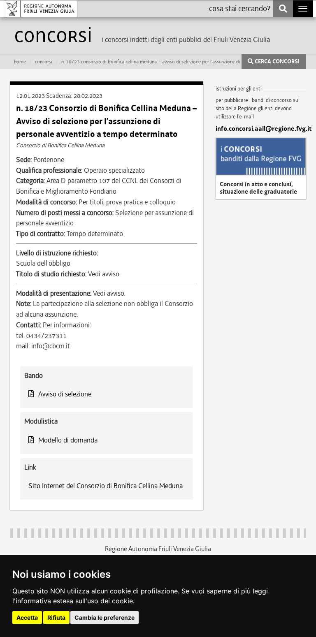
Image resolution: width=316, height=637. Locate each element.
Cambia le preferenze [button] (104, 617)
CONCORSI (43, 61)
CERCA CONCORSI (276, 61)
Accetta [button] (27, 617)
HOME (20, 61)
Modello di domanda (68, 440)
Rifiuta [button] (56, 617)
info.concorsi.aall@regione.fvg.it (261, 128)
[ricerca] (283, 8)
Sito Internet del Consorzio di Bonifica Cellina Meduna (105, 485)
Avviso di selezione (64, 393)
